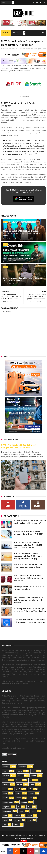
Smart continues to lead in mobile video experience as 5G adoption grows (20, 257)
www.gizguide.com (9, 835)
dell (29, 807)
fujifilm (18, 793)
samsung (22, 766)
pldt (39, 49)
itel (30, 798)
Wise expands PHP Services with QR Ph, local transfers (29, 587)
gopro (30, 816)
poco (5, 793)
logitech (6, 807)
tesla (5, 820)
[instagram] (36, 2)
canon (18, 798)
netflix (5, 798)
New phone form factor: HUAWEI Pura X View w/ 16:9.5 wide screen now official (28, 578)
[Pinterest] (30, 851)
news (35, 49)
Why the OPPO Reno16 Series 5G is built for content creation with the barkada (29, 600)
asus (5, 780)
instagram (7, 811)
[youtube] (44, 2)
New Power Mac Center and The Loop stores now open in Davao (28, 565)
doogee (24, 802)
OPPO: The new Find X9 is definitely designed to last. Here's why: (18, 446)
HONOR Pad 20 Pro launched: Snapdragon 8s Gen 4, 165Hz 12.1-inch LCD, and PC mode (28, 545)
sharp (32, 793)
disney (17, 816)
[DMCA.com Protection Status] (9, 755)
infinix (18, 780)
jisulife (16, 825)
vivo (33, 771)
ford (5, 825)
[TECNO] (23, 845)
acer (5, 789)
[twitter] (40, 2)
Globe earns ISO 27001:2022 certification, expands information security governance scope (21, 233)
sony (32, 784)
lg (30, 780)
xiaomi (19, 771)
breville (17, 820)
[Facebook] (10, 851)
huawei (6, 766)
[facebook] (33, 2)
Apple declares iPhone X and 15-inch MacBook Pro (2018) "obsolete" (30, 521)
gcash (18, 789)
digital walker (8, 802)
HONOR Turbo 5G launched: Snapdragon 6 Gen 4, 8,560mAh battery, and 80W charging (28, 556)
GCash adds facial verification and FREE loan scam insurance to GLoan (29, 620)
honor (20, 775)
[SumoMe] (43, 851)
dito (30, 789)
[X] (23, 851)
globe (5, 222)
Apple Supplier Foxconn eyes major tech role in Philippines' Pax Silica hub (30, 609)
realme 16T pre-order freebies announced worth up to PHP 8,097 (28, 532)
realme (6, 775)
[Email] (37, 851)
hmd (5, 816)
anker (22, 811)
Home (5, 33)
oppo (5, 771)
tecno (19, 784)
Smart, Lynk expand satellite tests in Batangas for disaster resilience (23, 279)
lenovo (6, 784)
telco (44, 49)
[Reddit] (16, 851)
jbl (18, 807)
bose (29, 820)
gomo (34, 811)
